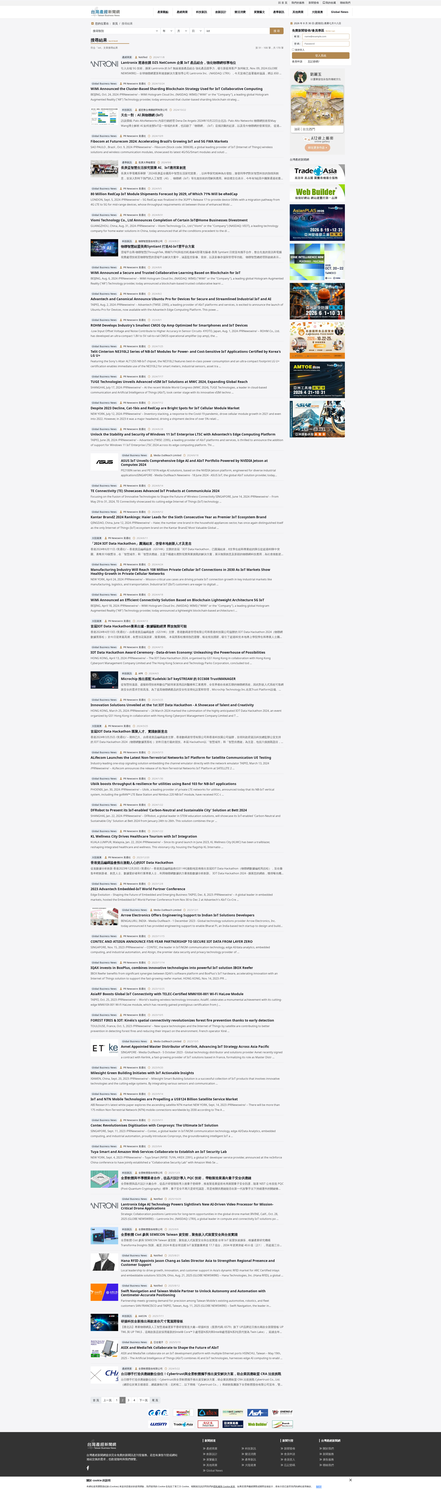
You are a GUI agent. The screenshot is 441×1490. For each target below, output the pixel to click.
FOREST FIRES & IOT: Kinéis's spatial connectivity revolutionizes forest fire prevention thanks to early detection (182, 1020)
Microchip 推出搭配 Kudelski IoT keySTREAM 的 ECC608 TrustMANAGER (178, 678)
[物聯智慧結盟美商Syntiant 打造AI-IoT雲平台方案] (104, 249)
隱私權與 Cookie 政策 (224, 1486)
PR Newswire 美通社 (134, 83)
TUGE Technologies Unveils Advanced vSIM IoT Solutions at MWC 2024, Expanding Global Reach (169, 381)
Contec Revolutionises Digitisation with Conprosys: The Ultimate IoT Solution (154, 1125)
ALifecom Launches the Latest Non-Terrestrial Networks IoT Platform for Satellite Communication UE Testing (181, 757)
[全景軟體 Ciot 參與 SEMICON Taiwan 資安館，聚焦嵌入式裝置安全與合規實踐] (104, 1237)
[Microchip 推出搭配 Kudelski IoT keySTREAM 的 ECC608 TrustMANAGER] (104, 681)
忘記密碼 (289, 1465)
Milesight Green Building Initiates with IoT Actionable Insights (142, 1073)
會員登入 (289, 1459)
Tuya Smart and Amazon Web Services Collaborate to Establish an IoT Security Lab (159, 1151)
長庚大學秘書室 (147, 162)
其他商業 (298, 12)
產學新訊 (278, 12)
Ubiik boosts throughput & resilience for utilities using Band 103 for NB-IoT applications (163, 783)
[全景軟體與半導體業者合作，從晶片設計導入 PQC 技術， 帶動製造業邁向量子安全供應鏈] (104, 1181)
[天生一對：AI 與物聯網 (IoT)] (104, 118)
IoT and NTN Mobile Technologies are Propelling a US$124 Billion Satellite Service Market (164, 1099)
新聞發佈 (314, 2)
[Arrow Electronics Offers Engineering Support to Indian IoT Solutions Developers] (104, 918)
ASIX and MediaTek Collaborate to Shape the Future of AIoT (170, 1347)
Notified (143, 57)
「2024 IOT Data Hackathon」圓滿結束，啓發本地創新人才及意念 (141, 543)
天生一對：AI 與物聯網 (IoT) (142, 115)
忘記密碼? (313, 61)
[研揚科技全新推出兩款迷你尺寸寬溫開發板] (104, 1324)
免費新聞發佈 (301, 30)
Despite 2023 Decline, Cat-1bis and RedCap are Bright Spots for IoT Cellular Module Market (165, 408)
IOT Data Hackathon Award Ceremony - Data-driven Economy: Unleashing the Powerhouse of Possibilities (178, 652)
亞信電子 (158, 1342)
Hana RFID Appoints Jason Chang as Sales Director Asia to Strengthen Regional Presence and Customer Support (198, 1262)
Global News (339, 12)
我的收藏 (330, 2)
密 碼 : (297, 43)
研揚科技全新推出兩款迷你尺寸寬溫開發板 (152, 1321)
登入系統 (320, 55)
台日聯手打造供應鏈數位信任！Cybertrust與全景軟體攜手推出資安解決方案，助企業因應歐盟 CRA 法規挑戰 (201, 1373)
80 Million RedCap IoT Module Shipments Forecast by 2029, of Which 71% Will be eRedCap (164, 194)
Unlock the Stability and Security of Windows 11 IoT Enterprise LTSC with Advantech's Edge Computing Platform (183, 434)
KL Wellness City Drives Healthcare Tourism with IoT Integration (144, 836)
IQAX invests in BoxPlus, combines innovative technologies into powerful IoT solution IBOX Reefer (172, 967)
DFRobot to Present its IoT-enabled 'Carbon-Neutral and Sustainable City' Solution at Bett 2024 (169, 810)
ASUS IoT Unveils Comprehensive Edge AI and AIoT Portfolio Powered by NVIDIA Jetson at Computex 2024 (194, 462)
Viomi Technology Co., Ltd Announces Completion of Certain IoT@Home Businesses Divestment (169, 220)
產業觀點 (162, 12)
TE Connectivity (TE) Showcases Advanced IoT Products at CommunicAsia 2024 (155, 490)
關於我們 (328, 1448)
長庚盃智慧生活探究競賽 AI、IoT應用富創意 (153, 167)
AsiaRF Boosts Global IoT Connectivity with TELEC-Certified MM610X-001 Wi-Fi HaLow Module (167, 994)
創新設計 (220, 12)
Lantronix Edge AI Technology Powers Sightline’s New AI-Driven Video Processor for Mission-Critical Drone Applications (197, 1206)
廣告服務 (328, 1459)
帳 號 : (297, 36)
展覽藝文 (259, 12)
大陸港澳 (317, 12)
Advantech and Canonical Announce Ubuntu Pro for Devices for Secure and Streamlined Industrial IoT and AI (181, 299)
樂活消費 (240, 12)
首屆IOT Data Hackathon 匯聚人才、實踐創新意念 (129, 731)
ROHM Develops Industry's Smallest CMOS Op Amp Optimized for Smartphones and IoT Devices (169, 325)
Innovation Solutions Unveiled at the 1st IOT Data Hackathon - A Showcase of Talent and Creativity (172, 705)
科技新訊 (201, 12)
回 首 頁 (282, 2)
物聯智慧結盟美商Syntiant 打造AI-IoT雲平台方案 (158, 246)
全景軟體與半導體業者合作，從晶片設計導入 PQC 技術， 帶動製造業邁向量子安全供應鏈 (186, 1178)
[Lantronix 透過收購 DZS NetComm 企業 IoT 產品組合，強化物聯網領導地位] (104, 65)
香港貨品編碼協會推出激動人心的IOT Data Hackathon (132, 862)
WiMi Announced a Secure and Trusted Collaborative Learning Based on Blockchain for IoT (165, 272)
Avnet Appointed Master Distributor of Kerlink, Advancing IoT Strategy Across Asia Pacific (195, 1046)
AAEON (143, 1316)
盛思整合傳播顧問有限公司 (153, 109)
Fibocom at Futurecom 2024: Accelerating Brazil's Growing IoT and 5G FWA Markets (159, 141)
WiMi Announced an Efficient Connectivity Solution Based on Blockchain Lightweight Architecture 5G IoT (177, 600)
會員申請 (297, 61)
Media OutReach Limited (167, 455)
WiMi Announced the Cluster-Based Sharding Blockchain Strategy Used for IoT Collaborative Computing (177, 88)
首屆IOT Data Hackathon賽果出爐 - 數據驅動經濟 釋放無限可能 (139, 626)
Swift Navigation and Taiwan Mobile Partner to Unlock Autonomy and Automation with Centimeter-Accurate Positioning (193, 1293)
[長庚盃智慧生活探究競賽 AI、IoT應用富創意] (104, 170)
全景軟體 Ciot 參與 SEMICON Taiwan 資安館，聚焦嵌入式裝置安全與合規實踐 (179, 1234)
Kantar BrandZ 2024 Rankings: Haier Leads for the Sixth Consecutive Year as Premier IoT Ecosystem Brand (178, 517)
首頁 (115, 23)
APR (141, 673)
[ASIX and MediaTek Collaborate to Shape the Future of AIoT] (104, 1350)
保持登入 (299, 49)
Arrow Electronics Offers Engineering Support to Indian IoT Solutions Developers (187, 915)
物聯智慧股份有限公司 (151, 241)
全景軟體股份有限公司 (151, 1172)
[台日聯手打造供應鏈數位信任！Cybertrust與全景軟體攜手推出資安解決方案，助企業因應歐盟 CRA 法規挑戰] (104, 1376)
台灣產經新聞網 (299, 159)
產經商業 (182, 12)
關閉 (319, 1487)
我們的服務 (297, 2)
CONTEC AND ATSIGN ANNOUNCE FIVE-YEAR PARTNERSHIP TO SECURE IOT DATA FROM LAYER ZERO (172, 941)
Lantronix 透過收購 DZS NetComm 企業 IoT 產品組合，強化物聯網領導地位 (178, 62)
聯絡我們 (345, 2)
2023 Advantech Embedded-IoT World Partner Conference (138, 889)
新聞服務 (328, 1454)
